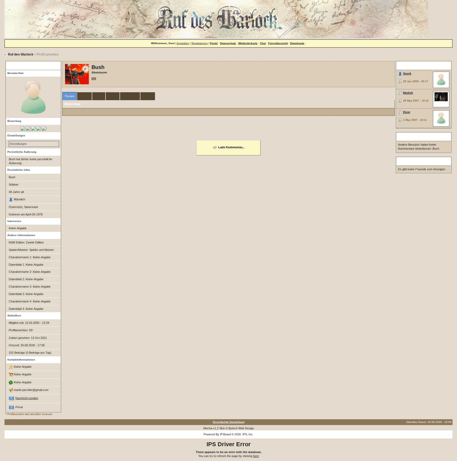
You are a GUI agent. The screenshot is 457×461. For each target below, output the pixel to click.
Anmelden (183, 43)
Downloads (297, 43)
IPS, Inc (248, 434)
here (256, 456)
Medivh (408, 92)
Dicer (406, 112)
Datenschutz (228, 43)
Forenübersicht (278, 43)
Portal (214, 43)
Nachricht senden (26, 398)
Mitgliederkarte (248, 43)
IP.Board (225, 434)
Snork (407, 73)
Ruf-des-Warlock (20, 54)
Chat (263, 43)
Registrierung (199, 43)
